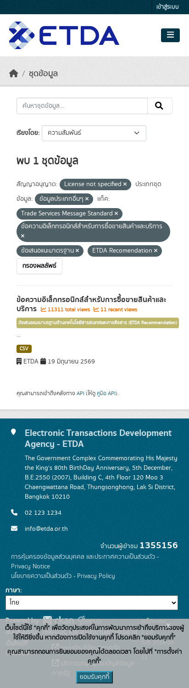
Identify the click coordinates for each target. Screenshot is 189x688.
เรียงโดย (27, 133)
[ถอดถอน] (125, 184)
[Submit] (159, 106)
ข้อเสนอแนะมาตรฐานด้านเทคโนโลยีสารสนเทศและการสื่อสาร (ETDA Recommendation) (97, 322)
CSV (24, 348)
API (80, 393)
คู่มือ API (106, 393)
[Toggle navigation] (170, 35)
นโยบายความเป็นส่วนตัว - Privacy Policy (63, 576)
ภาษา (13, 590)
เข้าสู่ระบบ (167, 7)
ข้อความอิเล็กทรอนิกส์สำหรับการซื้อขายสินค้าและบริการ (91, 304)
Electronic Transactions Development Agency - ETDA (98, 438)
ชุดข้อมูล (43, 74)
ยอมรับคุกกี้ (94, 677)
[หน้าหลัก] (13, 74)
